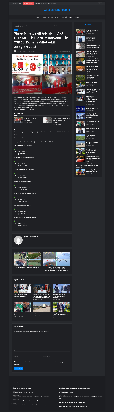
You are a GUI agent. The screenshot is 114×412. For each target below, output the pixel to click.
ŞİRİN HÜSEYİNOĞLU (31, 237)
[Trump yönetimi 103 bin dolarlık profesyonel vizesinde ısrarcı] (80, 54)
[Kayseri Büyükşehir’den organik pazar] (80, 78)
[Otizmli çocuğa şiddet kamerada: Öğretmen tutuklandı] (61, 288)
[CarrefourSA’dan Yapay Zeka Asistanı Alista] (80, 130)
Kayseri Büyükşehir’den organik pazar (92, 76)
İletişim (77, 17)
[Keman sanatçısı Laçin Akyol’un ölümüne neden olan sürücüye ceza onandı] (80, 159)
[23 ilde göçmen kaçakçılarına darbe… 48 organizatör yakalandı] (47, 120)
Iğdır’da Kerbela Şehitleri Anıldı (21, 313)
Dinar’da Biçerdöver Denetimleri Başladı (91, 170)
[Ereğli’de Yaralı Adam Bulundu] (41, 307)
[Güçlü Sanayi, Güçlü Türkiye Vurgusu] (80, 85)
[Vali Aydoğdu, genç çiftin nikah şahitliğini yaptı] (22, 288)
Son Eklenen (88, 24)
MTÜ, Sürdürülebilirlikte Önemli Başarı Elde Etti (92, 107)
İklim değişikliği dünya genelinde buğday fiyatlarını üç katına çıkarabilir (92, 69)
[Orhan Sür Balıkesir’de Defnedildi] (18, 120)
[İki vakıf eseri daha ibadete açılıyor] (80, 39)
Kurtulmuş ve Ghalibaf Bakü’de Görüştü (87, 165)
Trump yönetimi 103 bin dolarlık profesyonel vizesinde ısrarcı (92, 53)
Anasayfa (37, 17)
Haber (44, 17)
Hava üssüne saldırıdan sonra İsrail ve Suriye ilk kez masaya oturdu (92, 60)
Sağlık (57, 17)
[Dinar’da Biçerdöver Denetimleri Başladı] (80, 172)
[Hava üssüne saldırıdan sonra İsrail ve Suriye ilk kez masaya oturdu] (80, 61)
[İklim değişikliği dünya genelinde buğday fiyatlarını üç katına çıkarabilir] (80, 68)
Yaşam (70, 17)
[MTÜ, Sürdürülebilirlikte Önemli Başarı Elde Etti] (80, 109)
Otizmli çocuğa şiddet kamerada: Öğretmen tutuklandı (59, 296)
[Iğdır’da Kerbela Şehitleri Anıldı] (22, 307)
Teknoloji (64, 17)
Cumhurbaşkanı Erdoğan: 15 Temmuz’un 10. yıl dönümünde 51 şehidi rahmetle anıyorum (41, 296)
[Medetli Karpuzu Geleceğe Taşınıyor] (80, 137)
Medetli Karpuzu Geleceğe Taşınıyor (91, 136)
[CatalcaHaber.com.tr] (57, 10)
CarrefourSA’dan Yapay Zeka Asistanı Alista (92, 129)
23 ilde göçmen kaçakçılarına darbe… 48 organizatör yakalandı (50, 3)
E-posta (16, 356)
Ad (15, 350)
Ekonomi (50, 17)
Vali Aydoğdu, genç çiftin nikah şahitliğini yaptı (21, 295)
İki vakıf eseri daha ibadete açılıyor (91, 38)
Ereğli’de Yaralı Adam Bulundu (41, 313)
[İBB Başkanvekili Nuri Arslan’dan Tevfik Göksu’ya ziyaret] (61, 307)
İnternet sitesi (46, 356)
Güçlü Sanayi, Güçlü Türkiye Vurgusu (91, 83)
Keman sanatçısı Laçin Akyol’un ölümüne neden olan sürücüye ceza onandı (93, 159)
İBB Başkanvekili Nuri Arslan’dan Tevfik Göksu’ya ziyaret (60, 314)
